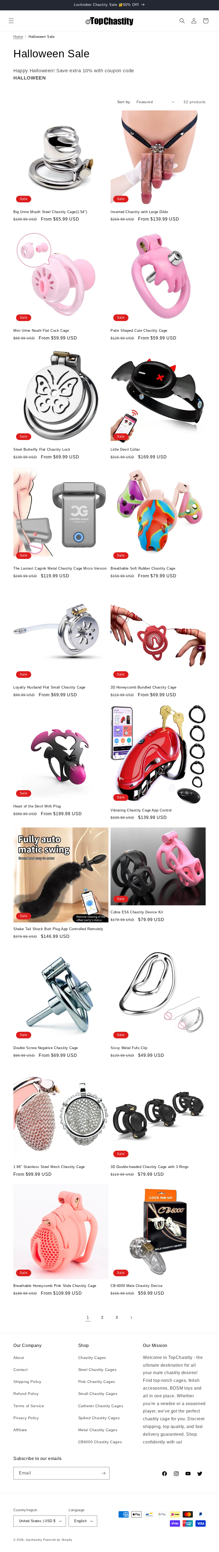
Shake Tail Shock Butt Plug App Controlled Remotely (58, 929)
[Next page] (131, 1317)
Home (18, 37)
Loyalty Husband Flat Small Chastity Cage (49, 687)
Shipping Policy (27, 1381)
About (18, 1357)
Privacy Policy (26, 1418)
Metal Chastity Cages (98, 1430)
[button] (11, 21)
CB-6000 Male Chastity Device (137, 1286)
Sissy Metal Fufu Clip (129, 1048)
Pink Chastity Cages (96, 1381)
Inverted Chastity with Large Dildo (139, 212)
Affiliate (20, 1430)
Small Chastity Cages (98, 1393)
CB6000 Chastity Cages (100, 1442)
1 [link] (88, 1317)
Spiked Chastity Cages (99, 1418)
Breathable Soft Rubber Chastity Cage (143, 568)
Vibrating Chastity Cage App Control (141, 810)
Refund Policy (26, 1393)
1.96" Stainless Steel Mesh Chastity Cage (49, 1167)
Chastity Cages (92, 1357)
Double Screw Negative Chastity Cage (45, 1048)
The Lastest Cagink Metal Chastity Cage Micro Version (60, 568)
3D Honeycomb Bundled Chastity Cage (143, 687)
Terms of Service (28, 1406)
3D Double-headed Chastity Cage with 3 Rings (150, 1167)
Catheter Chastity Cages (100, 1406)
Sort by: (124, 102)
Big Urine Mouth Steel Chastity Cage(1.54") (50, 212)
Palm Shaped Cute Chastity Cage (139, 331)
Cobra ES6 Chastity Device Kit (137, 912)
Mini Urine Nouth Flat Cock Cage (41, 331)
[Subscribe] (103, 1473)
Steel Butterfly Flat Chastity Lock (41, 449)
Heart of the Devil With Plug (37, 806)
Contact (20, 1369)
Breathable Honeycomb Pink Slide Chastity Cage (54, 1286)
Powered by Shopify (57, 1539)
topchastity (34, 1539)
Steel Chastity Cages (97, 1369)
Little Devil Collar (125, 449)
